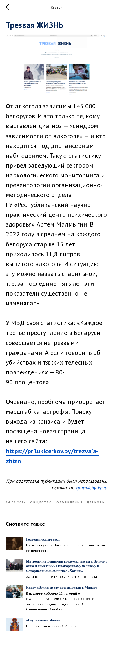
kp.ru (102, 488)
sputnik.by (84, 488)
